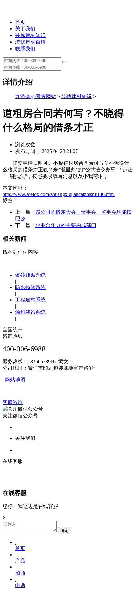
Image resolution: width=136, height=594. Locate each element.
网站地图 (15, 379)
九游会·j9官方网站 (35, 96)
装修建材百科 (30, 42)
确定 (64, 530)
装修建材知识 (30, 35)
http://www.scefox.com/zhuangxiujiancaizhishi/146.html (59, 194)
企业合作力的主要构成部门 (65, 225)
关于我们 (25, 28)
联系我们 (25, 48)
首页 (20, 22)
